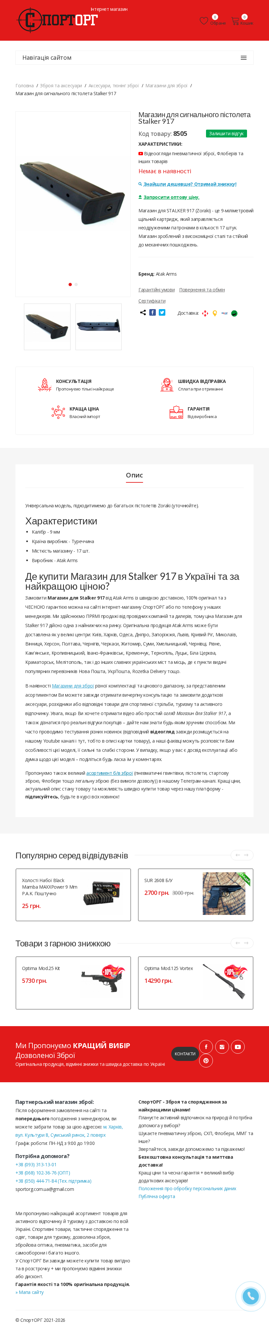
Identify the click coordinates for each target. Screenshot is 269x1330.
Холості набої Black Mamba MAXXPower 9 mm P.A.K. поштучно (49, 887)
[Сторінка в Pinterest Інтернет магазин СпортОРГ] (206, 1060)
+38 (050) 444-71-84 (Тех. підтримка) (53, 1181)
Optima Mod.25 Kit (41, 968)
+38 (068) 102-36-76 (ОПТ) (42, 1173)
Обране (218, 23)
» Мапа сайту (29, 1292)
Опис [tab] (134, 475)
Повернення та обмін (202, 289)
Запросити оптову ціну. (171, 197)
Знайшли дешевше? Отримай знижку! (190, 184)
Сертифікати (151, 301)
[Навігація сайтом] (244, 57)
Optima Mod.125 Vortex (168, 968)
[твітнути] (162, 312)
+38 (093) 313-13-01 (35, 1164)
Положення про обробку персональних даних (187, 1188)
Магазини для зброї (73, 686)
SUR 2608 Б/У (158, 880)
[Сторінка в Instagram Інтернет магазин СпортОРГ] (222, 1047)
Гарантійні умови (156, 289)
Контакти (185, 1054)
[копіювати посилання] (142, 312)
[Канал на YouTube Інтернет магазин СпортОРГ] (238, 1047)
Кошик (247, 23)
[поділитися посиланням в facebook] (152, 312)
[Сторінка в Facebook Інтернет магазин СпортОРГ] (206, 1047)
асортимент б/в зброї (109, 773)
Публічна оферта (156, 1196)
